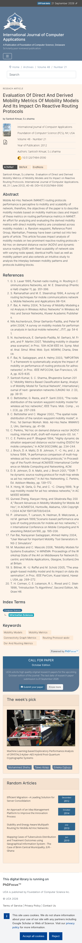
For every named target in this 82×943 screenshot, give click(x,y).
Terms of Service (12, 905)
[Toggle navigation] (7, 56)
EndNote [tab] (38, 167)
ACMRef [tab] (9, 167)
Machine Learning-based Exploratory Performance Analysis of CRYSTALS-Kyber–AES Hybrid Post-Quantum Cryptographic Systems (40, 754)
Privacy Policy (33, 905)
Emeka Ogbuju (62, 767)
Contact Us (49, 905)
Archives (28, 67)
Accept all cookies (33, 936)
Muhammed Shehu (19, 767)
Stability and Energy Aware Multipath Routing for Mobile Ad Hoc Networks (28, 826)
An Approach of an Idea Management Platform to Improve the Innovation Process (28, 813)
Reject (55, 936)
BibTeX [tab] (23, 167)
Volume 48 (43, 67)
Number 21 (60, 67)
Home (15, 67)
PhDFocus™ (12, 884)
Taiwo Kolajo (42, 767)
